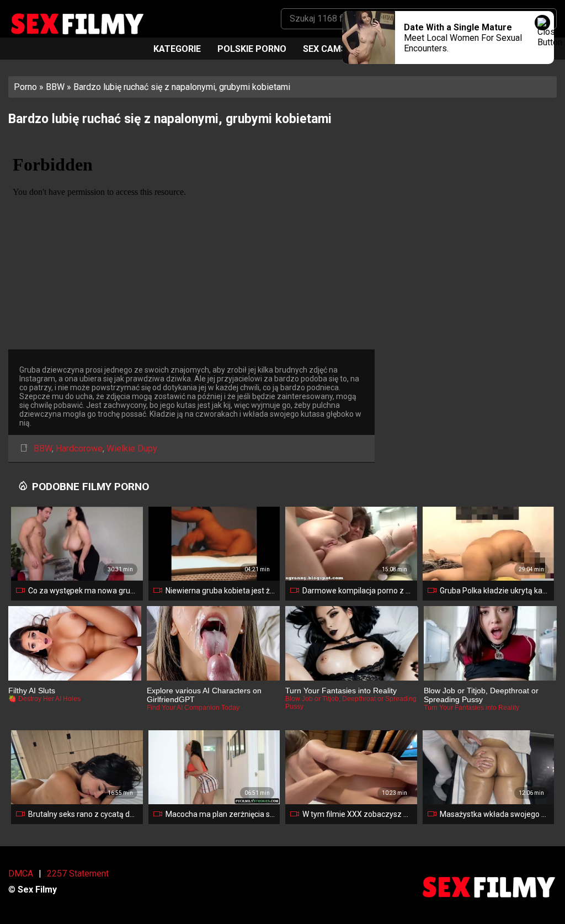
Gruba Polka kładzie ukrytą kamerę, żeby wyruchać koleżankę (495, 590)
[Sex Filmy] (76, 24)
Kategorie (177, 49)
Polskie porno (251, 49)
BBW (55, 87)
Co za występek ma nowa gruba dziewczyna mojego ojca (83, 590)
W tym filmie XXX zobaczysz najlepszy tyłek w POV (357, 814)
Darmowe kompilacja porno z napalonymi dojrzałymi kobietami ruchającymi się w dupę (357, 590)
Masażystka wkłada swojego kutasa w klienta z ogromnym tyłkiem (495, 814)
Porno (25, 87)
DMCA (20, 873)
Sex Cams (325, 49)
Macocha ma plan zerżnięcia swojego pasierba (221, 814)
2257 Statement (78, 873)
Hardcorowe (79, 448)
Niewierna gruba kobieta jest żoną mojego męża (221, 590)
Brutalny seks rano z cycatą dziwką (83, 814)
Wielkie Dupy (131, 448)
